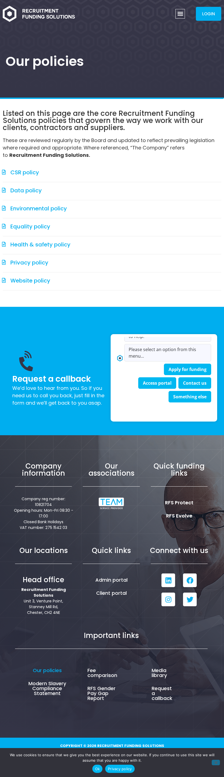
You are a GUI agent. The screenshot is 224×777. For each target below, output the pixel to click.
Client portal (111, 593)
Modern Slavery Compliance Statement (47, 688)
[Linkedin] (168, 580)
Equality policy (30, 226)
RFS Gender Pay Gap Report (101, 693)
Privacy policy (29, 262)
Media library (159, 673)
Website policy (30, 280)
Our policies (47, 670)
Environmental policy (38, 208)
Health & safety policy (40, 244)
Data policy (26, 190)
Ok (97, 769)
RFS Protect (179, 502)
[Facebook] (190, 580)
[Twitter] (190, 599)
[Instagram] (168, 599)
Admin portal (111, 579)
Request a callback (162, 693)
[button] (180, 14)
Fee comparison (102, 673)
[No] (216, 762)
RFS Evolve (179, 515)
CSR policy (24, 172)
